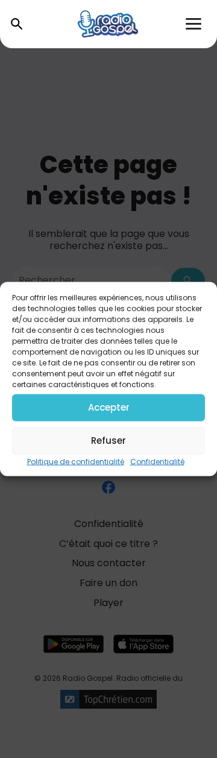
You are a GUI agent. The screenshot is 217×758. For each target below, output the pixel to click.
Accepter (109, 407)
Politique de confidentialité (75, 461)
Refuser (108, 440)
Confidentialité (157, 461)
